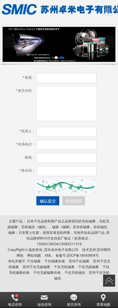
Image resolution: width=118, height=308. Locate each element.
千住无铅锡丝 (74, 272)
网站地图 (34, 255)
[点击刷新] (65, 186)
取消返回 (74, 201)
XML (48, 255)
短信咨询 (44, 304)
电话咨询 (15, 304)
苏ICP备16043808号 (83, 255)
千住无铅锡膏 (64, 266)
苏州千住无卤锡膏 (36, 266)
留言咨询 (74, 304)
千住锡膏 (34, 260)
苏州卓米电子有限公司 (61, 249)
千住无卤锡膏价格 (47, 272)
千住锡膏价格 (54, 260)
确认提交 (48, 201)
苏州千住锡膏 (79, 260)
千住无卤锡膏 (88, 266)
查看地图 (103, 304)
